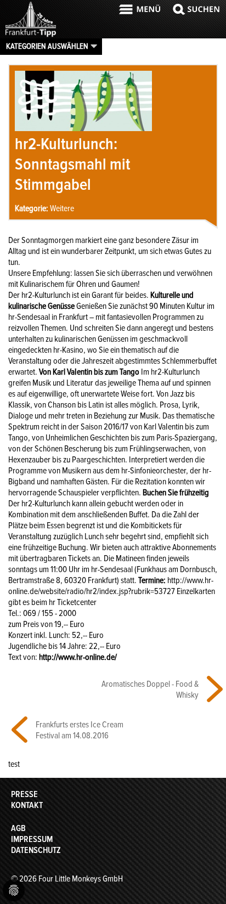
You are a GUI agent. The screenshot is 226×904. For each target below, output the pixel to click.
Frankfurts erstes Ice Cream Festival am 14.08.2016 (79, 730)
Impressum (32, 839)
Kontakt (27, 805)
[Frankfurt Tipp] (30, 35)
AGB (18, 828)
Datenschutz (36, 850)
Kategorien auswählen (47, 46)
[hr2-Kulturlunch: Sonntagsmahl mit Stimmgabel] (83, 128)
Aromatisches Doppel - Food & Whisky (150, 689)
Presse (24, 794)
